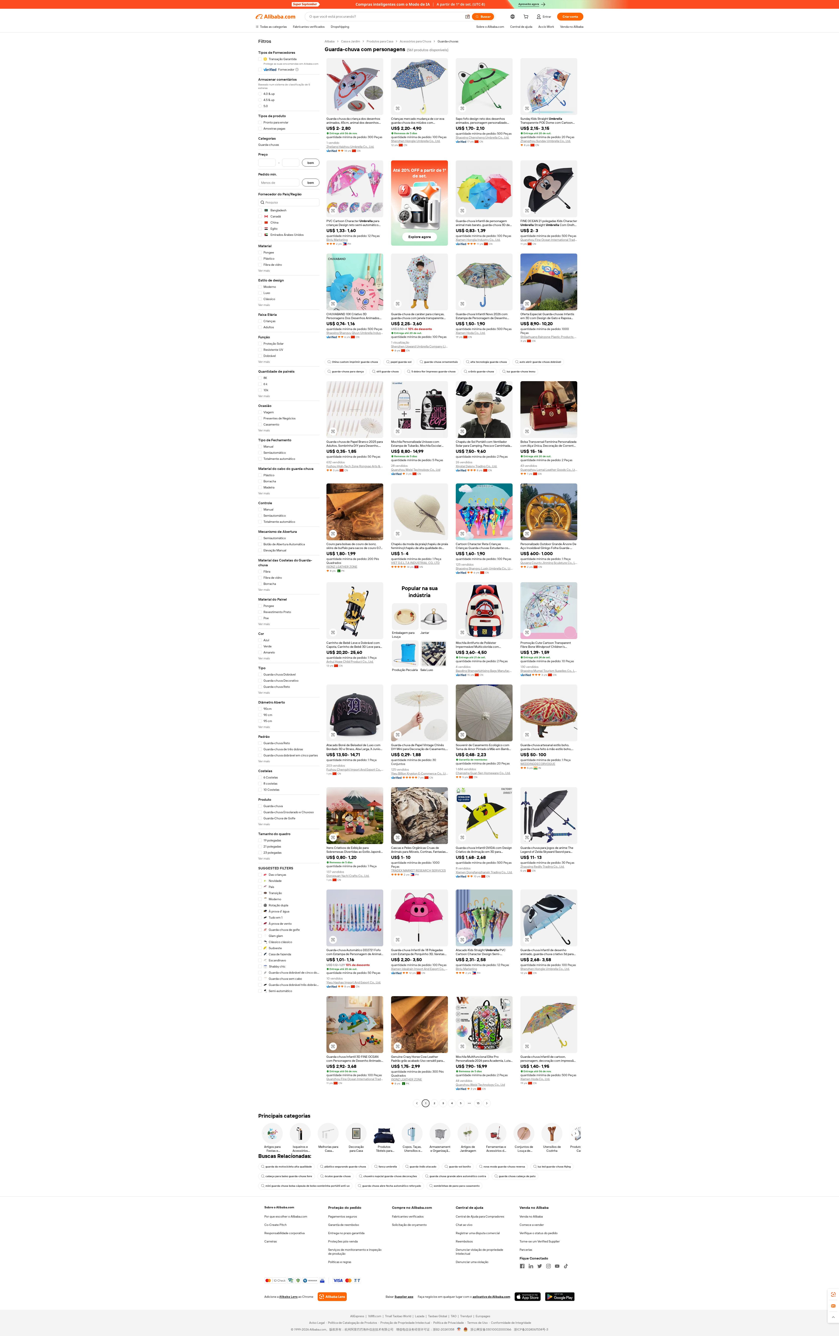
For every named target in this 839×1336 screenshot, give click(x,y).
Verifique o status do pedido (539, 1233)
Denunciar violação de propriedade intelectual (479, 1251)
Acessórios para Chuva (415, 41)
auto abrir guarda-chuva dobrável (540, 361)
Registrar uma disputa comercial (478, 1233)
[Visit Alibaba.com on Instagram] (548, 1266)
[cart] (527, 17)
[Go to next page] (487, 1103)
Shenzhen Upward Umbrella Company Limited (419, 346)
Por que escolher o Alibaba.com (285, 1216)
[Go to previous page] (417, 1103)
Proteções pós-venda (343, 1241)
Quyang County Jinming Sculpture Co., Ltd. (548, 563)
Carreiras (270, 1241)
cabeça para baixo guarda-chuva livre (288, 1176)
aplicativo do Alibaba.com (491, 1296)
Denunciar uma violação (472, 1262)
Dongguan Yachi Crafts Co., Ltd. (347, 875)
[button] (467, 16)
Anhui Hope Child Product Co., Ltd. (349, 661)
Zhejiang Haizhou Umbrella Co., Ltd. (350, 146)
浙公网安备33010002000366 (490, 1329)
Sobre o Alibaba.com (279, 1207)
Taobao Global (437, 1316)
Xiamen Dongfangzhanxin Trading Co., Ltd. (484, 872)
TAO (453, 1316)
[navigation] (288, 573)
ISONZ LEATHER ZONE (341, 566)
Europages (483, 1316)
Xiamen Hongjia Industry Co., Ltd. (478, 239)
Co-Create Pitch (275, 1225)
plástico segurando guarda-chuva (345, 1166)
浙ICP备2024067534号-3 (531, 1329)
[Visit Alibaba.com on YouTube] (557, 1266)
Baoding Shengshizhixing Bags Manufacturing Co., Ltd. (484, 670)
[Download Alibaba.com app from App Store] (528, 1296)
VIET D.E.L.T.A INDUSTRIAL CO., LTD (415, 563)
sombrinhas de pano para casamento (457, 1185)
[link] (833, 1294)
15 (478, 1103)
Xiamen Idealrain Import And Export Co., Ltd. (419, 969)
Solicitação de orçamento (409, 1225)
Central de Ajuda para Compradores (480, 1216)
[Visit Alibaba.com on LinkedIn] (531, 1266)
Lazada (419, 1316)
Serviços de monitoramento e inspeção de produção (354, 1251)
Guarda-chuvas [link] (448, 41)
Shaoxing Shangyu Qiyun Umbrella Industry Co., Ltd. (354, 333)
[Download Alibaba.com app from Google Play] (560, 1296)
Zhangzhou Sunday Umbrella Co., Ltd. (545, 141)
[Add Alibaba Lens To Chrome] (332, 1296)
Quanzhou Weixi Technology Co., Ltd (415, 469)
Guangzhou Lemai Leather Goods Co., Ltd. (548, 469)
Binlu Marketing (337, 239)
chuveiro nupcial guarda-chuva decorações (390, 1176)
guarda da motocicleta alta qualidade (288, 1166)
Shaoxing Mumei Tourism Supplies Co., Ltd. (548, 670)
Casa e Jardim (350, 41)
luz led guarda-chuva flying (554, 1166)
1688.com (374, 1316)
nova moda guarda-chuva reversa (504, 1166)
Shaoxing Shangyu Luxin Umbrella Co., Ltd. (484, 568)
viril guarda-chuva (387, 371)
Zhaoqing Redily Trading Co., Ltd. (542, 866)
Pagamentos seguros (342, 1216)
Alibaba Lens (288, 1296)
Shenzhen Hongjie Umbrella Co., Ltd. (415, 141)
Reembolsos (464, 1241)
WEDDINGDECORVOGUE (537, 764)
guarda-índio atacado (423, 1166)
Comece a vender (532, 1225)
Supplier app (404, 1296)
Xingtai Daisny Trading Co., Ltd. (476, 466)
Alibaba (330, 41)
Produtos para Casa (380, 41)
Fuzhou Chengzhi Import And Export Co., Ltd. (354, 769)
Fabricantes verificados (408, 1216)
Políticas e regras (339, 1262)
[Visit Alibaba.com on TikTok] (566, 1266)
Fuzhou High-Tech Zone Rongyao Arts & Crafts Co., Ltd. (354, 466)
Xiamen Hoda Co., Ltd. (470, 333)
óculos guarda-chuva (338, 1176)
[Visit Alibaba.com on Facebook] (522, 1266)
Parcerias (526, 1249)
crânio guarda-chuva (481, 371)
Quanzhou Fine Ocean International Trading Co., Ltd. (548, 239)
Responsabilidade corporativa (284, 1233)
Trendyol (466, 1316)
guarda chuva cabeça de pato (517, 1176)
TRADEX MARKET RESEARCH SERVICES (418, 870)
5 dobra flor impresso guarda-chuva (433, 371)
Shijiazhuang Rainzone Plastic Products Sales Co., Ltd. (548, 337)
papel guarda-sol (401, 361)
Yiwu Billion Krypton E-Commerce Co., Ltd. (419, 773)
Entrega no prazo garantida (346, 1233)
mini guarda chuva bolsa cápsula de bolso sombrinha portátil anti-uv (307, 1185)
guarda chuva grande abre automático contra (458, 1176)
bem (310, 163)
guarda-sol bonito (460, 1166)
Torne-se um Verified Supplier (540, 1241)
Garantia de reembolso (343, 1225)
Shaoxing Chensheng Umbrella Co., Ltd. (482, 137)
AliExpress (357, 1316)
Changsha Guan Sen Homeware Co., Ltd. (483, 773)
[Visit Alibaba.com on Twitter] (539, 1266)
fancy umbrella (388, 1166)
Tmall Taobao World (398, 1316)
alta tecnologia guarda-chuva (488, 361)
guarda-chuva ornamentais (441, 361)
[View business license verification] (459, 1329)
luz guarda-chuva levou (521, 371)
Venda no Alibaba (531, 1216)
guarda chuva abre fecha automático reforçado (391, 1185)
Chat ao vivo (464, 1225)
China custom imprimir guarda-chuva (355, 361)
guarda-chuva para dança (348, 371)
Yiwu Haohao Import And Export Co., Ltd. (353, 982)
